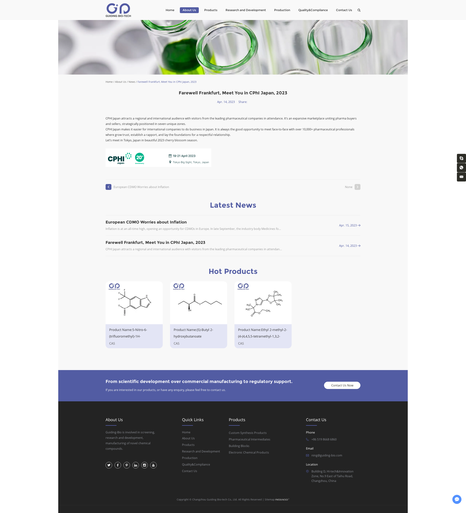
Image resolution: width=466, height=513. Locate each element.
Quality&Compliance (313, 10)
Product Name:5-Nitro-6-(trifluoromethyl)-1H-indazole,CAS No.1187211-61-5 (132, 336)
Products (210, 10)
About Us (189, 10)
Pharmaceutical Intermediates (249, 439)
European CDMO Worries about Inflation (141, 187)
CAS (112, 343)
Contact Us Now (342, 385)
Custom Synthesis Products (248, 433)
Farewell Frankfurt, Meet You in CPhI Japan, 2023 (155, 242)
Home (170, 10)
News (132, 81)
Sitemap (270, 499)
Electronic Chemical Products (249, 452)
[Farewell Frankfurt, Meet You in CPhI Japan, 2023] (359, 246)
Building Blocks (239, 446)
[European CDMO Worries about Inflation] (359, 225)
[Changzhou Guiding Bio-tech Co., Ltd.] (118, 10)
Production (282, 10)
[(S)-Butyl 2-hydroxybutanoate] (198, 302)
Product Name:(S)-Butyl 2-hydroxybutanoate (193, 333)
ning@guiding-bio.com (326, 455)
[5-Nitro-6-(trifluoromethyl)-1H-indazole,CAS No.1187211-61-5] (134, 302)
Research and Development (246, 10)
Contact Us (344, 10)
